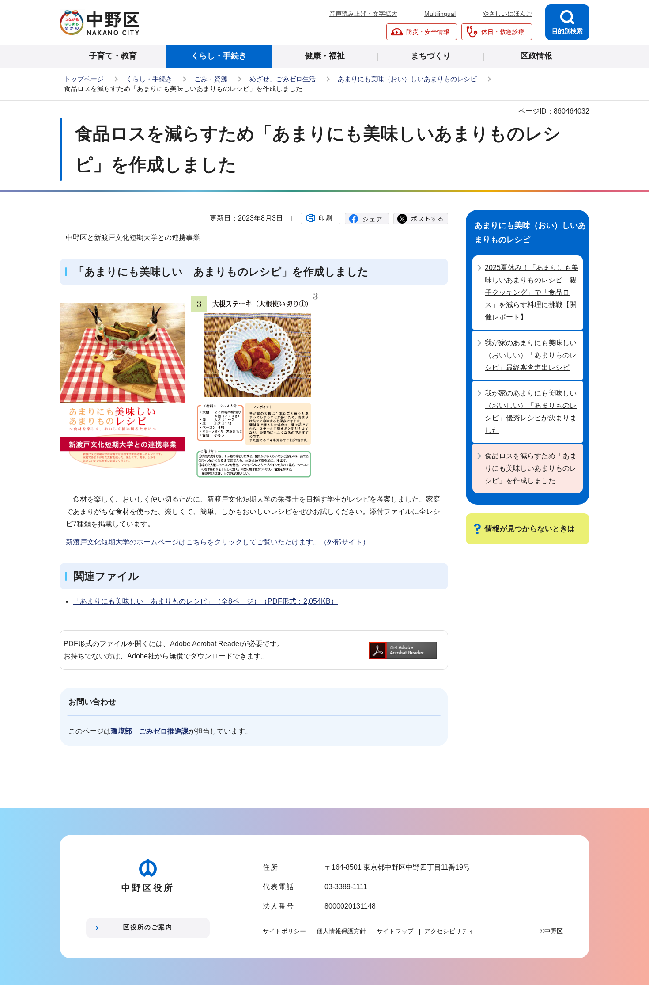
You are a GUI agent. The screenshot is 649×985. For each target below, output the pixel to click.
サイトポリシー (284, 931)
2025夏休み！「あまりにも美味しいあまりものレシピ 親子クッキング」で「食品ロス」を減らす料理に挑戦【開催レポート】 (531, 292)
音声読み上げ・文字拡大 (363, 13)
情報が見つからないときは (530, 529)
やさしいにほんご (507, 13)
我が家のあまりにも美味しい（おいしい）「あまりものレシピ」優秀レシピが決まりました (531, 411)
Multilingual (440, 13)
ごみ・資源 (210, 79)
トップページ (84, 79)
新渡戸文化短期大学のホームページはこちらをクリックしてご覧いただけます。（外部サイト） (218, 542)
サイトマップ (395, 931)
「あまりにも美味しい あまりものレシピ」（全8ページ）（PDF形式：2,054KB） (205, 601)
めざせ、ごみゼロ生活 (282, 79)
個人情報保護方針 (341, 931)
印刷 (326, 217)
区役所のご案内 (148, 927)
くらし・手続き (149, 79)
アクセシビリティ (449, 931)
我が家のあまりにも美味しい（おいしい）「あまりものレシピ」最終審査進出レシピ (531, 355)
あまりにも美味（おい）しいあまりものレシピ (407, 79)
